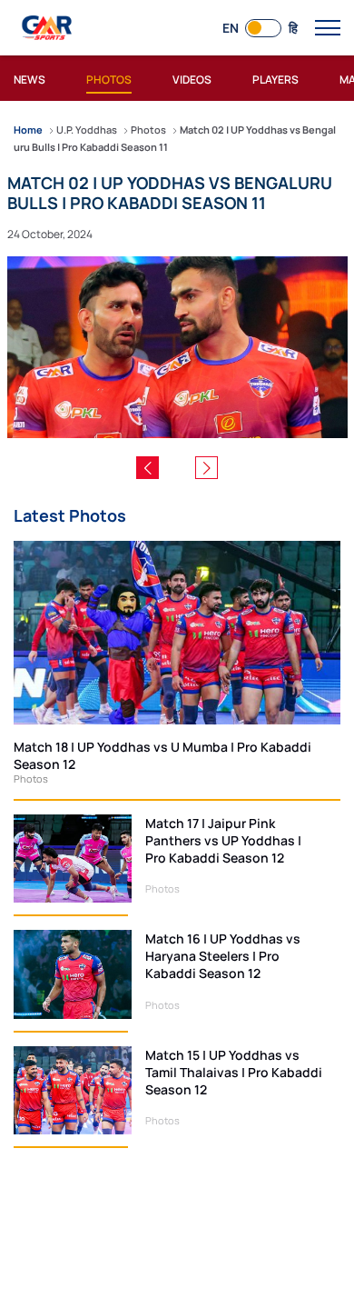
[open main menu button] (327, 28)
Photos (31, 778)
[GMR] (48, 28)
